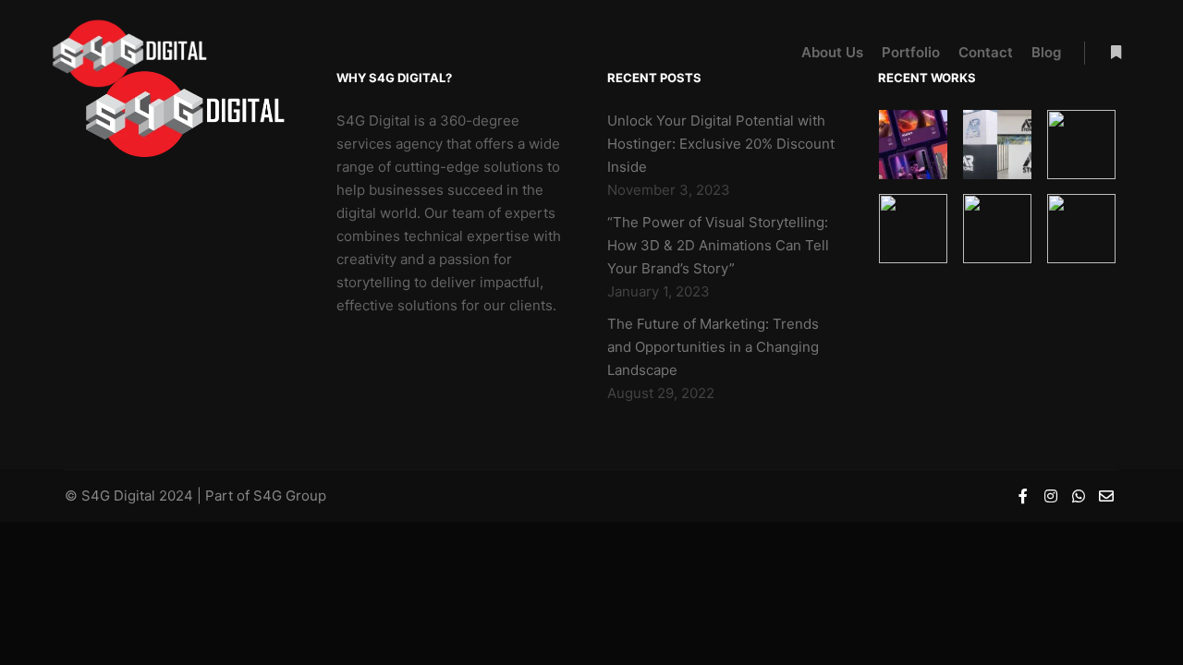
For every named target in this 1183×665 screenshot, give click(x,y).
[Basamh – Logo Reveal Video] (997, 228)
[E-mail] (1106, 496)
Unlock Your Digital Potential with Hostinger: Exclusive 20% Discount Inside (721, 143)
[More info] (1115, 53)
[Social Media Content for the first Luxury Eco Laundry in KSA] (1081, 144)
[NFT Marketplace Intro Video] (913, 144)
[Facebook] (1023, 496)
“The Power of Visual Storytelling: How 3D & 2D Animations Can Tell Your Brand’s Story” (718, 245)
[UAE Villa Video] (1081, 228)
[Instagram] (1051, 496)
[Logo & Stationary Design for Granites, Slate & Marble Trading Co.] (997, 144)
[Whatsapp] (1079, 496)
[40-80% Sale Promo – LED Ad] (913, 228)
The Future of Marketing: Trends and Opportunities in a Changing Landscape (713, 347)
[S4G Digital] (129, 53)
